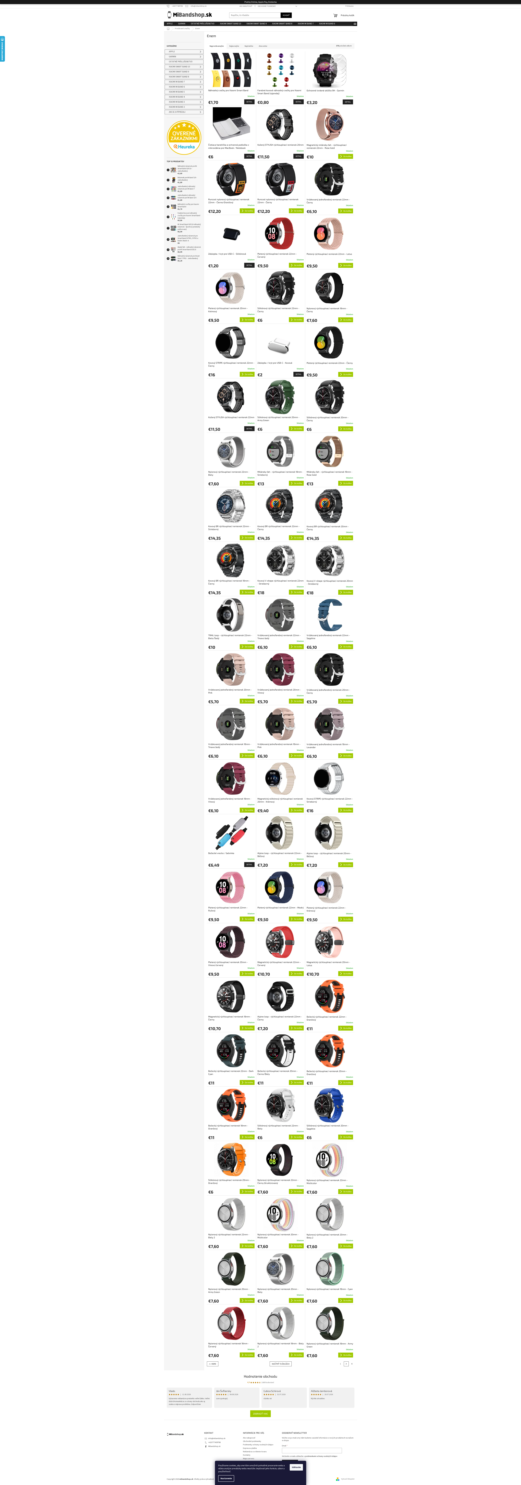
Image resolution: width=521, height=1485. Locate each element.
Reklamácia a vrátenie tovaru (255, 1451)
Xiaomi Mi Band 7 (177, 81)
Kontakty (246, 1455)
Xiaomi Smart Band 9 (179, 71)
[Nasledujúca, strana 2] (346, 1363)
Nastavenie (226, 1478)
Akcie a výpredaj (177, 112)
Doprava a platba (250, 1448)
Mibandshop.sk (214, 1446)
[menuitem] (169, 24)
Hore (213, 1364)
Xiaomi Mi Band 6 (177, 86)
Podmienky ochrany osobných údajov (258, 1444)
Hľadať (286, 15)
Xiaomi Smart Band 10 (179, 66)
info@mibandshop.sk (216, 1438)
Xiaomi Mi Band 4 (177, 97)
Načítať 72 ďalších (280, 1364)
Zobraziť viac (260, 1413)
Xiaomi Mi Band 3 (177, 102)
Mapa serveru (248, 1458)
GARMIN (172, 56)
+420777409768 (214, 1442)
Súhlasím (296, 1467)
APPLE (172, 51)
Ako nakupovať (245, 6)
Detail (249, 102)
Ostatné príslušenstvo (180, 61)
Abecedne (263, 46)
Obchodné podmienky (267, 6)
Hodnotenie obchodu (260, 1376)
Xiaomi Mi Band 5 (177, 91)
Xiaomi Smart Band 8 (179, 76)
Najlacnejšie (234, 46)
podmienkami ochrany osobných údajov (321, 1456)
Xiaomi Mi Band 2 (177, 107)
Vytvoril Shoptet (347, 1479)
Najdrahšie (249, 46)
